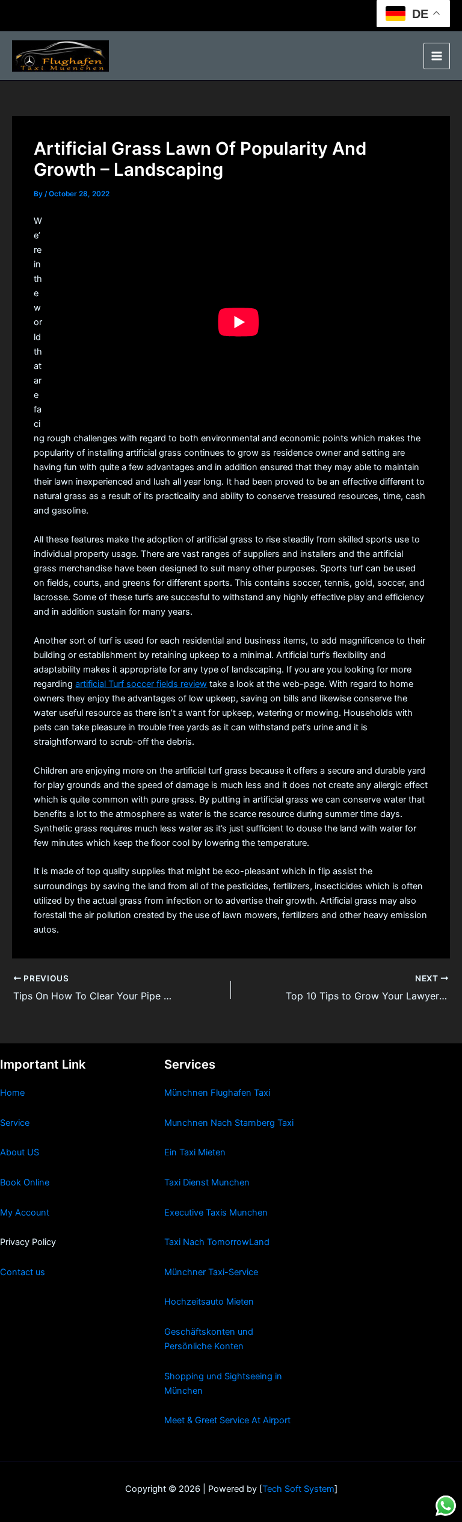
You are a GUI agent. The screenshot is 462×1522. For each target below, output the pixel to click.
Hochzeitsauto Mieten (209, 1301)
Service (14, 1122)
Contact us (22, 1272)
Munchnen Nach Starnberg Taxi (229, 1122)
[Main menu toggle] (437, 56)
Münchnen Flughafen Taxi (217, 1092)
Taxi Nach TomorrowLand (217, 1242)
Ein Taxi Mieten (195, 1152)
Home (12, 1092)
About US (19, 1152)
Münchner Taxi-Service (211, 1272)
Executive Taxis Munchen (216, 1212)
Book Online (24, 1182)
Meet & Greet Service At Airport (227, 1420)
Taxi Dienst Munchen (207, 1182)
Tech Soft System (298, 1488)
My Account (24, 1212)
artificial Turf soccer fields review (141, 684)
